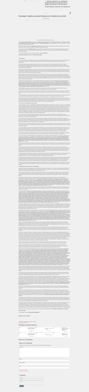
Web (20, 366)
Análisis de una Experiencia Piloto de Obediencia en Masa (65, 334)
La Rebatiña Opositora (48, 334)
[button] (27, 319)
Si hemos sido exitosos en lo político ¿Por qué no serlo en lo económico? (31, 328)
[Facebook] (46, 9)
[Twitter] (48, 9)
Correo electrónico (22, 362)
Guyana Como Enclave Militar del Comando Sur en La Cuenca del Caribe (32, 334)
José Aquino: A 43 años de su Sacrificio (48, 328)
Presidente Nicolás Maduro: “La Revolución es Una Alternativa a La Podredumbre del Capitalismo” (66, 329)
